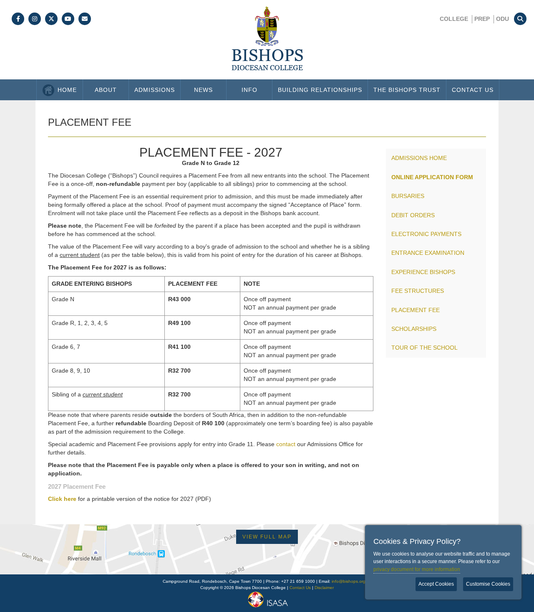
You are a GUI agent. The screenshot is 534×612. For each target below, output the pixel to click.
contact (285, 444)
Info (249, 89)
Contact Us (473, 89)
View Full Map (267, 537)
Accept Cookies (436, 584)
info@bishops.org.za (351, 581)
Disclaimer (324, 587)
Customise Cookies (488, 584)
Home (67, 89)
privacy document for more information (416, 569)
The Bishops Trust (407, 89)
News (203, 89)
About (106, 89)
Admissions (154, 89)
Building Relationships (320, 89)
